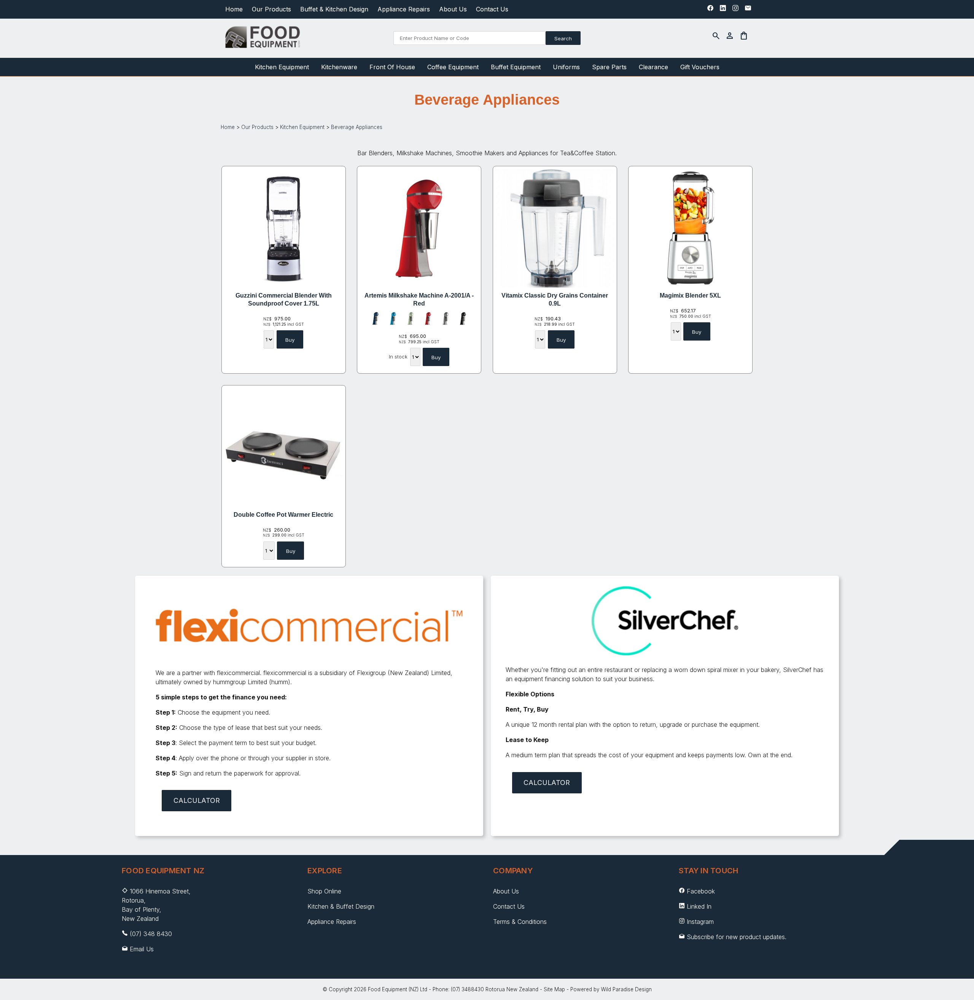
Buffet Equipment (516, 67)
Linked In (699, 906)
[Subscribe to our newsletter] (748, 10)
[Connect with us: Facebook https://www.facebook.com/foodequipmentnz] (710, 10)
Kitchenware (339, 67)
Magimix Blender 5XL (690, 295)
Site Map (554, 989)
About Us (453, 9)
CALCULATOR (196, 800)
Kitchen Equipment (282, 67)
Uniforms (566, 67)
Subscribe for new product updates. (735, 937)
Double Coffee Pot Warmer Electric (283, 514)
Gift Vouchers (699, 67)
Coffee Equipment (453, 67)
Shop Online (324, 891)
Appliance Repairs (403, 9)
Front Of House (392, 67)
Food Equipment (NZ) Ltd (397, 989)
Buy (289, 340)
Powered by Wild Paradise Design (611, 989)
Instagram (700, 921)
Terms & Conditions (520, 921)
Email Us (142, 949)
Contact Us (492, 9)
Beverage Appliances (356, 127)
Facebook (701, 891)
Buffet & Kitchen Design (334, 9)
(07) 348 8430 (151, 934)
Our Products (271, 9)
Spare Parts (609, 67)
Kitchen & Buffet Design (340, 906)
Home (234, 9)
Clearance (653, 67)
